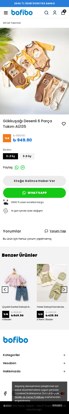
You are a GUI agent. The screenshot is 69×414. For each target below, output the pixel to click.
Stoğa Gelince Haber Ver (34, 181)
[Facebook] (5, 393)
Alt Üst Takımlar (12, 23)
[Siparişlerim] (54, 12)
